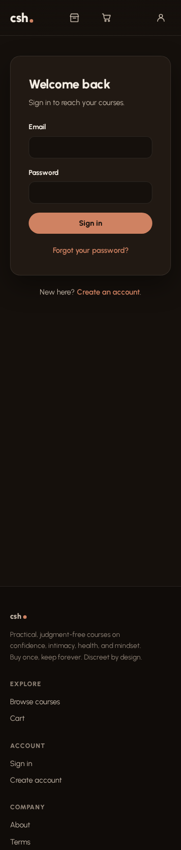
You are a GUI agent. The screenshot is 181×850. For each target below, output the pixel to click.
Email (37, 127)
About (20, 824)
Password (44, 172)
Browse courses (35, 701)
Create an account (108, 292)
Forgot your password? (91, 250)
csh (19, 18)
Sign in (90, 223)
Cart (17, 718)
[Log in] (161, 18)
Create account (36, 780)
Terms (20, 841)
